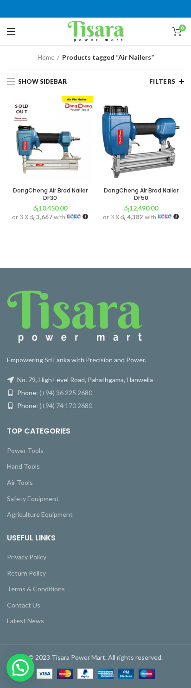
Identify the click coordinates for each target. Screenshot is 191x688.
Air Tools (20, 482)
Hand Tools (23, 466)
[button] (20, 668)
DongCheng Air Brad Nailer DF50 (141, 194)
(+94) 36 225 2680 (65, 393)
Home (46, 57)
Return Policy (26, 573)
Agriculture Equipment (40, 514)
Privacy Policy (26, 557)
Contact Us (23, 605)
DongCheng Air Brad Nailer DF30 (50, 194)
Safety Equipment (33, 498)
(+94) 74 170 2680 (65, 405)
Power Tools (25, 450)
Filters (162, 81)
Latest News (25, 621)
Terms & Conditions (36, 589)
